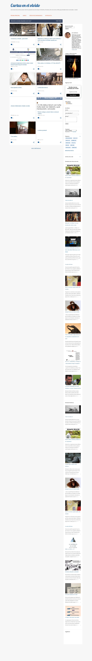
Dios (75, 138)
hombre (73, 140)
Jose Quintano (75, 32)
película (68, 147)
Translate (74, 131)
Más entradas (36, 148)
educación (69, 138)
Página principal (15, 15)
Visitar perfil (74, 49)
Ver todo (58, 21)
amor (68, 140)
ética (73, 142)
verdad (68, 142)
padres (74, 147)
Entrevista (48, 15)
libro (72, 145)
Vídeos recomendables (35, 15)
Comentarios (69, 103)
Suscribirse (73, 95)
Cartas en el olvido (25, 5)
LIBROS (24, 15)
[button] (33, 45)
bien (67, 145)
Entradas (69, 102)
